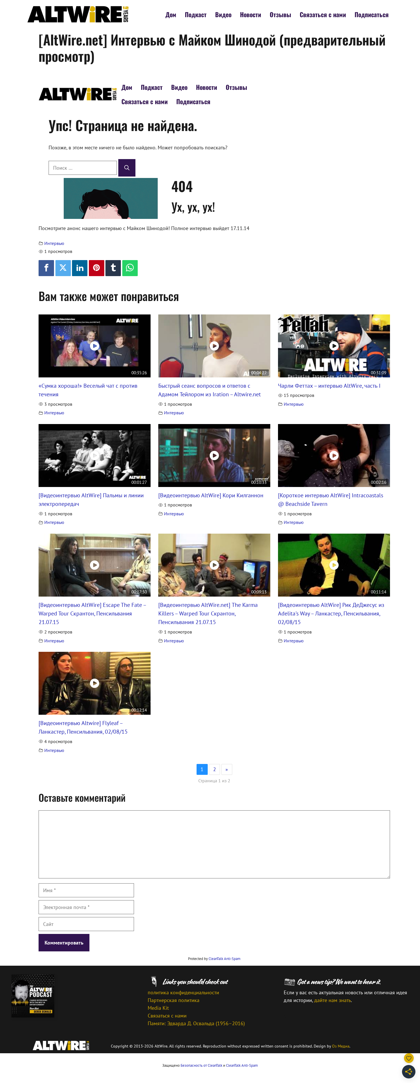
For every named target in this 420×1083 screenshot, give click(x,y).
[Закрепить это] (96, 268)
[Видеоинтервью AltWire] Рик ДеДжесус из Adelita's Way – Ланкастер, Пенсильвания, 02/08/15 (331, 613)
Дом (170, 14)
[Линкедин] (79, 268)
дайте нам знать (332, 1000)
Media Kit (158, 1008)
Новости (250, 14)
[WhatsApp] (130, 268)
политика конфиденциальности (183, 992)
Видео (223, 14)
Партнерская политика (173, 1000)
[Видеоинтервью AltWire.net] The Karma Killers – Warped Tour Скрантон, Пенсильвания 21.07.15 (208, 613)
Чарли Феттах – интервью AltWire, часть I (329, 385)
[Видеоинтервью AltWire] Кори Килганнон (210, 495)
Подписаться (372, 14)
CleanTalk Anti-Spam (225, 958)
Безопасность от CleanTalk (201, 1065)
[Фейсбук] (46, 268)
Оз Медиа (340, 1046)
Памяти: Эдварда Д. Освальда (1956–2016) (196, 1023)
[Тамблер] (113, 268)
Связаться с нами (323, 14)
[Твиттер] (63, 268)
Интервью (54, 243)
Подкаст (196, 14)
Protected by (214, 958)
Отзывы (280, 14)
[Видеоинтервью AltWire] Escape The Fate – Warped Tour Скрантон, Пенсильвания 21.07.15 (92, 613)
